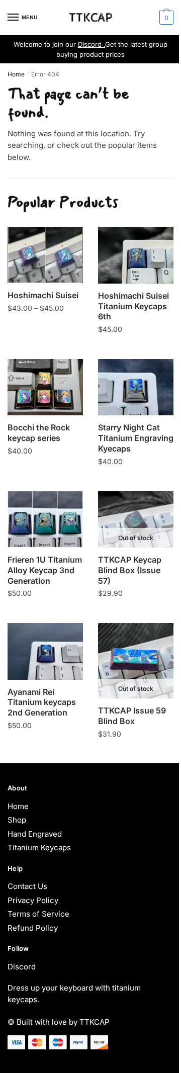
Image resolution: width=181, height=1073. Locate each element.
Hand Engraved (35, 834)
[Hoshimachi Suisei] (45, 255)
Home (16, 74)
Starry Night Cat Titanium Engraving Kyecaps (135, 438)
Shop (17, 820)
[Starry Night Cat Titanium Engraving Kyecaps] (135, 387)
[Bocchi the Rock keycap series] (45, 387)
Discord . (91, 44)
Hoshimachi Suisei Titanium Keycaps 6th (133, 306)
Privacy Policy (33, 900)
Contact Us (27, 886)
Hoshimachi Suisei (43, 295)
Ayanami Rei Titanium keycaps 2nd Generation (42, 702)
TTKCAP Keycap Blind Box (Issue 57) (129, 570)
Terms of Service (38, 914)
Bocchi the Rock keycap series (39, 432)
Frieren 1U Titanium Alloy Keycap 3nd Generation (45, 570)
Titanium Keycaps (39, 847)
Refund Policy (33, 928)
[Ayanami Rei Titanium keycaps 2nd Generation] (45, 651)
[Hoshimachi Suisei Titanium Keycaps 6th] (135, 255)
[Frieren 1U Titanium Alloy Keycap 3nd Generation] (45, 519)
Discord (22, 966)
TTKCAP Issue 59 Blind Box (132, 715)
